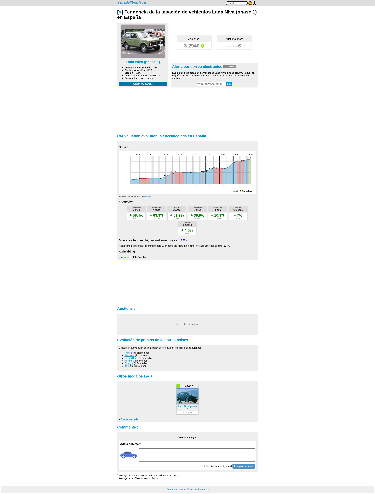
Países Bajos (131, 358)
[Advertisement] (187, 110)
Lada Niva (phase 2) (187, 407)
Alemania (129, 355)
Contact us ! (147, 196)
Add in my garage (143, 84)
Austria (128, 360)
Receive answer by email (218, 466)
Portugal (129, 363)
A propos (204, 489)
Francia (128, 353)
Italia (127, 366)
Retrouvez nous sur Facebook (182, 489)
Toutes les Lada (129, 419)
